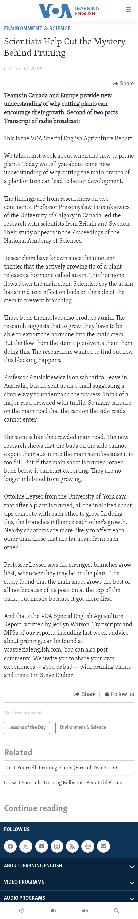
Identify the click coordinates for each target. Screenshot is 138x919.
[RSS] (72, 846)
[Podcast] (87, 846)
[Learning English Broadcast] (85, 910)
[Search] (117, 910)
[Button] (123, 83)
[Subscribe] (103, 846)
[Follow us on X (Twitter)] (25, 846)
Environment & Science (37, 29)
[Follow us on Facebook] (10, 846)
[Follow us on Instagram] (57, 846)
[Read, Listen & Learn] (21, 910)
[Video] (54, 910)
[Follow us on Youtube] (41, 846)
